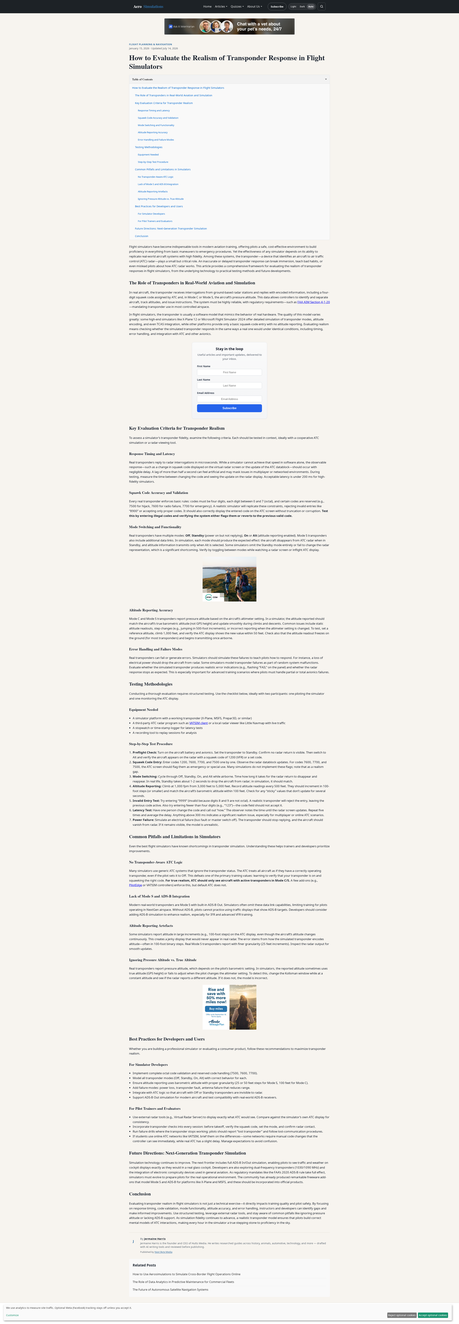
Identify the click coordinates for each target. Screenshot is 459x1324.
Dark (302, 6)
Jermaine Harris (154, 1238)
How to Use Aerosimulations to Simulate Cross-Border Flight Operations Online (186, 1274)
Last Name (203, 379)
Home (207, 6)
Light (293, 6)
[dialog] (228, 1312)
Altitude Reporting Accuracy (153, 132)
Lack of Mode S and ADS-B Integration (158, 184)
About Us (253, 6)
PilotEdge (135, 885)
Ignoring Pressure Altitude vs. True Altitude (161, 198)
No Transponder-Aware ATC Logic (155, 176)
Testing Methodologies (148, 147)
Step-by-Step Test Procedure (153, 162)
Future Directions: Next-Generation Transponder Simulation (171, 228)
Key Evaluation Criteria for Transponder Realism (164, 103)
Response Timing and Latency (154, 110)
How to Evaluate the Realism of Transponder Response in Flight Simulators (178, 87)
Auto (310, 6)
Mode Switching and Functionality (156, 125)
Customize (12, 1315)
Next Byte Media (163, 1252)
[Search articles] (322, 6)
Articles (220, 6)
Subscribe (277, 6)
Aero (148, 6)
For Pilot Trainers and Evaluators (155, 221)
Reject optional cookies (402, 1315)
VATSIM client (198, 723)
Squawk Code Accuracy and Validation (158, 117)
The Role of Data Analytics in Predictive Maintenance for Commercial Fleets (183, 1282)
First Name (203, 366)
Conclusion (141, 236)
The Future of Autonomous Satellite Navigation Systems (170, 1290)
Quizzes (236, 6)
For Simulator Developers (151, 213)
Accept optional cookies (433, 1315)
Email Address (205, 393)
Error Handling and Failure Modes (156, 139)
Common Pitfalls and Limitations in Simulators (163, 169)
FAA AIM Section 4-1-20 (313, 302)
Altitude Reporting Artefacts (153, 191)
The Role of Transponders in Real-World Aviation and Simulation (173, 95)
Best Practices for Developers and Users (159, 206)
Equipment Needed (148, 154)
